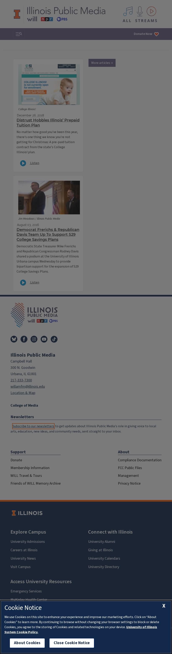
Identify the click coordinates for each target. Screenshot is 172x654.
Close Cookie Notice (72, 643)
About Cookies (27, 643)
